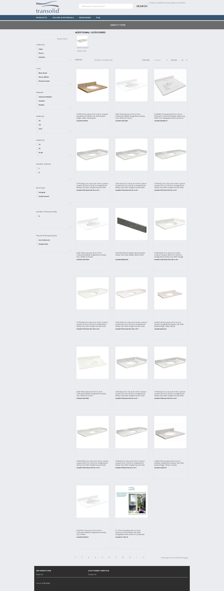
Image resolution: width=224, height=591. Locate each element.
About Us (175, 3)
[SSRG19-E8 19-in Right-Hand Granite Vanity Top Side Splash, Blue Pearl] (131, 224)
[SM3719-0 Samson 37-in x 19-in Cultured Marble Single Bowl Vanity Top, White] (92, 501)
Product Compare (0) (103, 60)
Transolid (40, 583)
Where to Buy (165, 3)
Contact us (153, 3)
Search (137, 6)
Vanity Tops (117, 25)
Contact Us (92, 574)
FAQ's (183, 3)
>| (143, 557)
